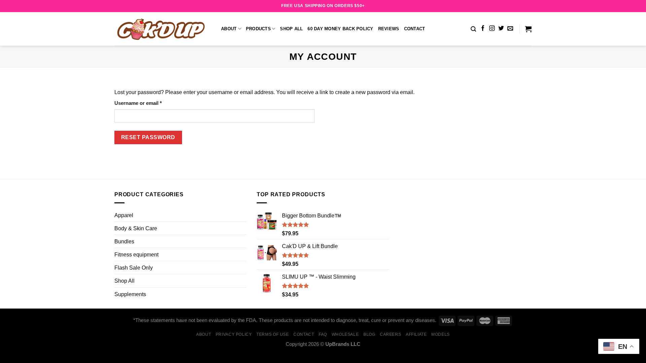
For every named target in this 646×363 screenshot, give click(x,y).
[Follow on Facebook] (483, 29)
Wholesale (345, 334)
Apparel (123, 215)
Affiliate (416, 334)
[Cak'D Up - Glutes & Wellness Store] (162, 29)
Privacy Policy (234, 334)
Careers (390, 334)
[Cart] (528, 29)
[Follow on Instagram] (492, 29)
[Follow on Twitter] (501, 29)
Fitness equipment (136, 254)
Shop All (291, 28)
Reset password (148, 137)
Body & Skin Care (135, 228)
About (229, 28)
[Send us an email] (510, 29)
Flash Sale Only (133, 268)
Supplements (130, 294)
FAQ (323, 334)
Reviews (388, 28)
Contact (414, 28)
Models (440, 334)
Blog (369, 334)
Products (258, 28)
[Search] (473, 29)
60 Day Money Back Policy (340, 28)
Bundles (124, 241)
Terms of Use (272, 334)
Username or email (148, 103)
